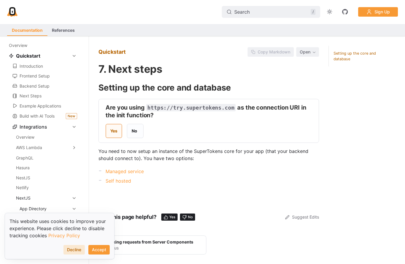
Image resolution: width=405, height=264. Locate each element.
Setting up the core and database (355, 56)
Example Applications (40, 105)
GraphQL (25, 157)
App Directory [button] (33, 208)
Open (305, 51)
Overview (18, 45)
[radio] (114, 131)
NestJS (23, 177)
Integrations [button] (33, 127)
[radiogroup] (124, 131)
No (190, 217)
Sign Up (382, 11)
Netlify (22, 187)
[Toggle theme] (330, 12)
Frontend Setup (35, 75)
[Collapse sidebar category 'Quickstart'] (74, 56)
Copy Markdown (274, 51)
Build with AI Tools (47, 115)
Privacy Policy (64, 235)
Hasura (23, 167)
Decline (74, 249)
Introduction (31, 66)
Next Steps (31, 95)
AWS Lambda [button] (29, 147)
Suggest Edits (305, 216)
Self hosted (118, 181)
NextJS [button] (23, 197)
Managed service (125, 171)
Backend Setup (35, 85)
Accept (99, 249)
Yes (172, 217)
